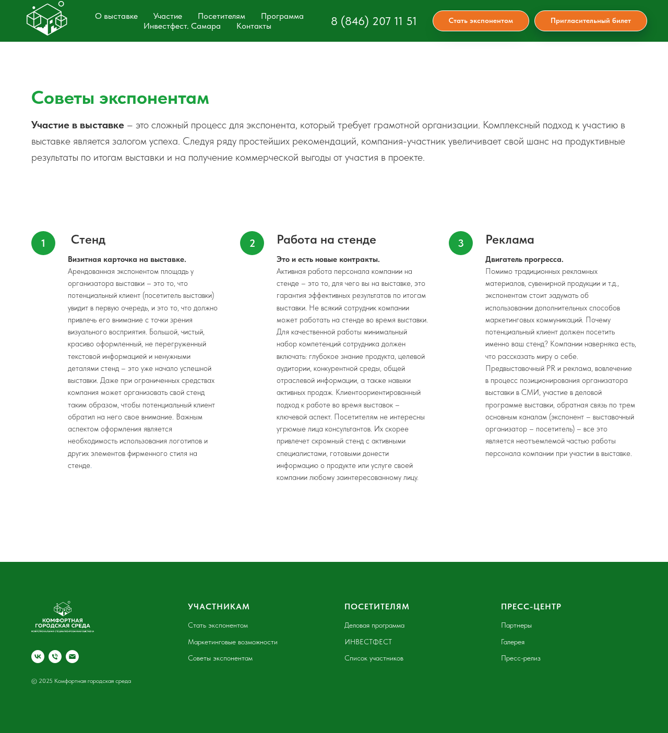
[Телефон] (55, 656)
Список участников (373, 658)
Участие (167, 16)
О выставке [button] (116, 16)
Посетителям (221, 16)
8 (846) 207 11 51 (374, 21)
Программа (282, 16)
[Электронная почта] (72, 656)
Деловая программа (374, 625)
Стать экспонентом (218, 625)
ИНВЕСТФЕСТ (368, 642)
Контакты (253, 26)
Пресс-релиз (521, 658)
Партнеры (516, 625)
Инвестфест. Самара (182, 26)
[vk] (37, 656)
